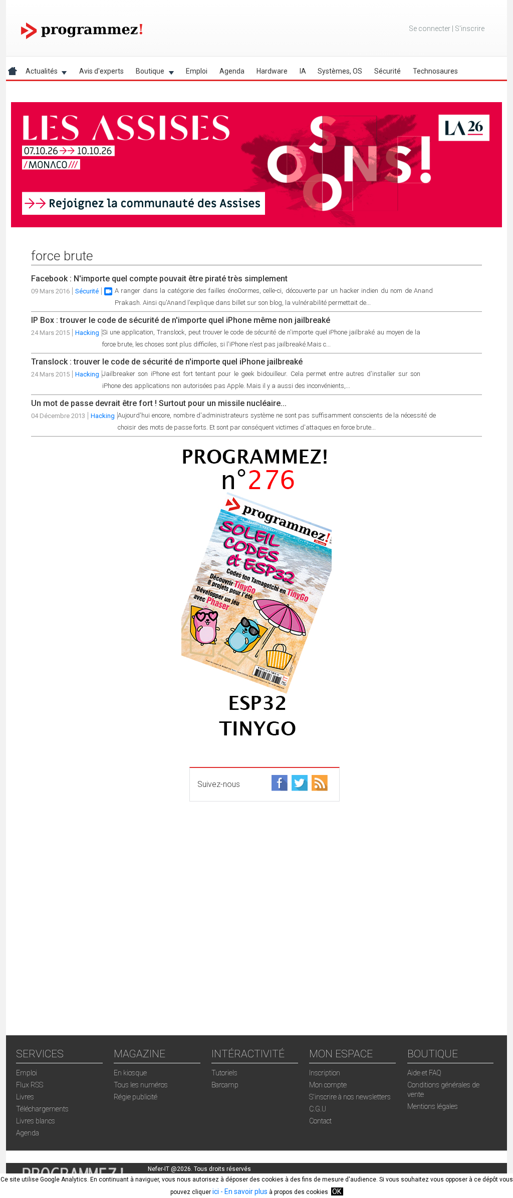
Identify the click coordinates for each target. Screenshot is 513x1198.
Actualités (39, 73)
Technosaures (435, 71)
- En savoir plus (243, 1191)
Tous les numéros (141, 1085)
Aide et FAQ (424, 1073)
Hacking (87, 332)
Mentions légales (432, 1106)
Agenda (231, 71)
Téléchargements (42, 1109)
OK (336, 1191)
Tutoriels (224, 1073)
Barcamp (224, 1085)
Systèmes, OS (340, 71)
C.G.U (317, 1109)
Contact (320, 1121)
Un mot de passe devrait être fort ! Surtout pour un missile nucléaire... (159, 403)
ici (215, 1191)
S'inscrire (469, 29)
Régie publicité (135, 1097)
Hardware (272, 71)
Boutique (147, 73)
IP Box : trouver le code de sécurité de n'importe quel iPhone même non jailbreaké (180, 320)
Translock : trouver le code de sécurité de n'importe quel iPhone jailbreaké (167, 361)
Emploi (196, 71)
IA (303, 71)
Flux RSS (29, 1085)
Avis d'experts (101, 71)
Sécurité (387, 71)
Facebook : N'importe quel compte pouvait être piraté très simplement (159, 278)
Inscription (324, 1073)
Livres (25, 1097)
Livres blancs (35, 1121)
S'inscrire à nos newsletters (350, 1097)
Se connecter (429, 29)
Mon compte (328, 1085)
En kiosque (130, 1073)
